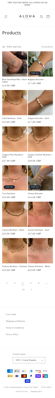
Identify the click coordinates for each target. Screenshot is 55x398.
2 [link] (22, 283)
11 (23, 289)
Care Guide (11, 314)
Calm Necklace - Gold (11, 118)
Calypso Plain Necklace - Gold (13, 156)
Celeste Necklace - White (39, 266)
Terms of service (22, 391)
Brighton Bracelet (36, 79)
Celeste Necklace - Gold (38, 230)
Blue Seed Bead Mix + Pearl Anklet (14, 80)
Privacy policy (46, 387)
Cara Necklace (8, 193)
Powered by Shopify (31, 387)
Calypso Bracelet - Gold (38, 118)
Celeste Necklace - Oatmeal (14, 266)
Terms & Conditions (15, 328)
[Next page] (31, 289)
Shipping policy (36, 391)
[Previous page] (7, 283)
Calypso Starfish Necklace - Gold (40, 156)
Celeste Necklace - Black (13, 230)
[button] (6, 16)
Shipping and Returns (15, 321)
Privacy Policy (12, 334)
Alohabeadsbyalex (16, 387)
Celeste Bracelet (35, 193)
